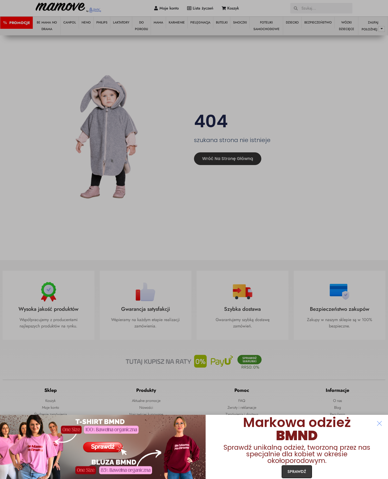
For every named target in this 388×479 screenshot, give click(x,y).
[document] (194, 239)
